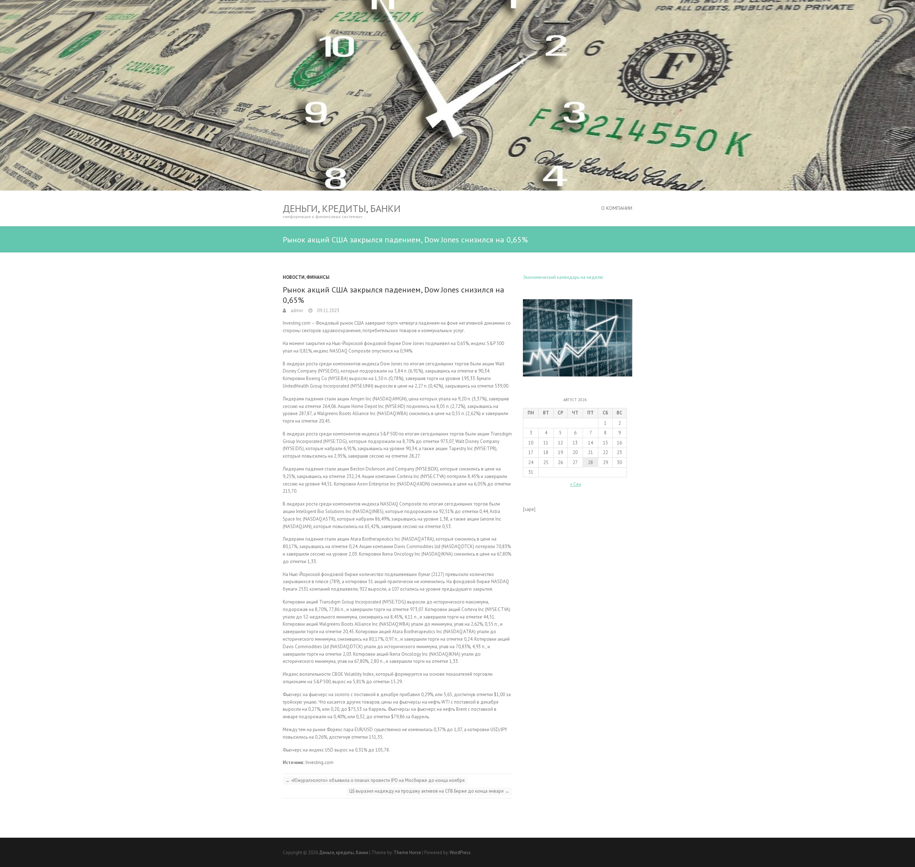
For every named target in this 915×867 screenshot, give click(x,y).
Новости (294, 277)
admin (296, 310)
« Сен (575, 484)
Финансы (318, 277)
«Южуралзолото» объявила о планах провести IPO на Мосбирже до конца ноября (375, 780)
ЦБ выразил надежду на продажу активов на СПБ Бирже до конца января (429, 791)
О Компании (616, 208)
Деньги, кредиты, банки (342, 208)
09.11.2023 (327, 310)
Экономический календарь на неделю (563, 277)
